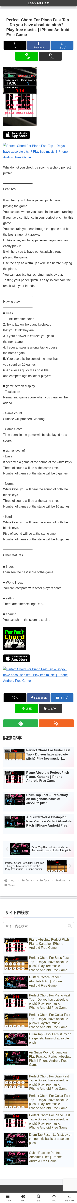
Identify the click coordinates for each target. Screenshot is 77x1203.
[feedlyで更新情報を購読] (20, 723)
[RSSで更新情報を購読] (56, 723)
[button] (50, 56)
